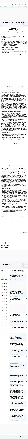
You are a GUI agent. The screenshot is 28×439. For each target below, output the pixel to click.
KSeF (27, 6)
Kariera (25, 436)
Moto (18, 6)
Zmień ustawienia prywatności (14, 436)
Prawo (12, 6)
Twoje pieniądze (15, 6)
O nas (2, 436)
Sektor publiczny (10, 6)
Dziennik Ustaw (8, 25)
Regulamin (21, 436)
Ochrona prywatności (6, 436)
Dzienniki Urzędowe (17, 25)
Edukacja (25, 6)
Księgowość (1, 6)
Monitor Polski (12, 25)
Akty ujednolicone (3, 25)
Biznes (6, 6)
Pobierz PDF (2, 243)
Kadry (4, 6)
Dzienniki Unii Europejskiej (24, 25)
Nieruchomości (21, 6)
